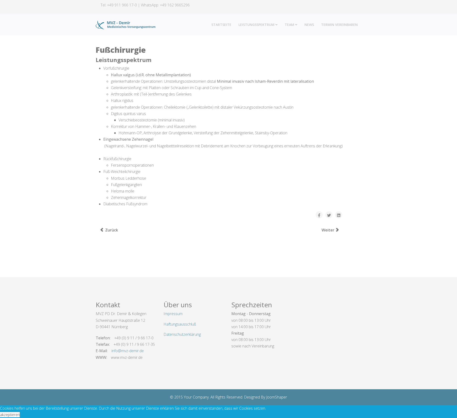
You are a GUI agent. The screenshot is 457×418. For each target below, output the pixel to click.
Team (289, 24)
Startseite (221, 24)
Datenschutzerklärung (182, 334)
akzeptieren (10, 414)
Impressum (173, 313)
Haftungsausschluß (180, 324)
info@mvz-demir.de (127, 350)
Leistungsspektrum (256, 24)
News (309, 24)
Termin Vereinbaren (339, 24)
